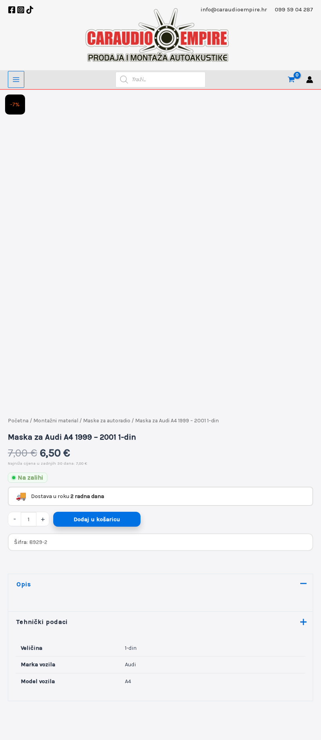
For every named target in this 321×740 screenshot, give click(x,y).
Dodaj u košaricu (97, 519)
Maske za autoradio (106, 421)
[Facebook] (12, 10)
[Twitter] (30, 10)
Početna (18, 421)
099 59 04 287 (294, 9)
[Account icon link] (309, 79)
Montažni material (55, 421)
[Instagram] (21, 10)
